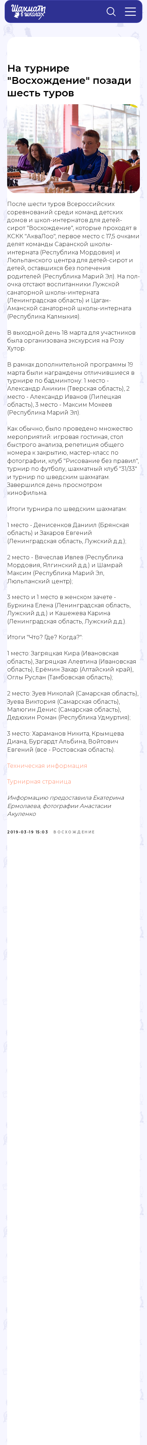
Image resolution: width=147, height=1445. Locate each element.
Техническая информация (47, 765)
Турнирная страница (39, 781)
